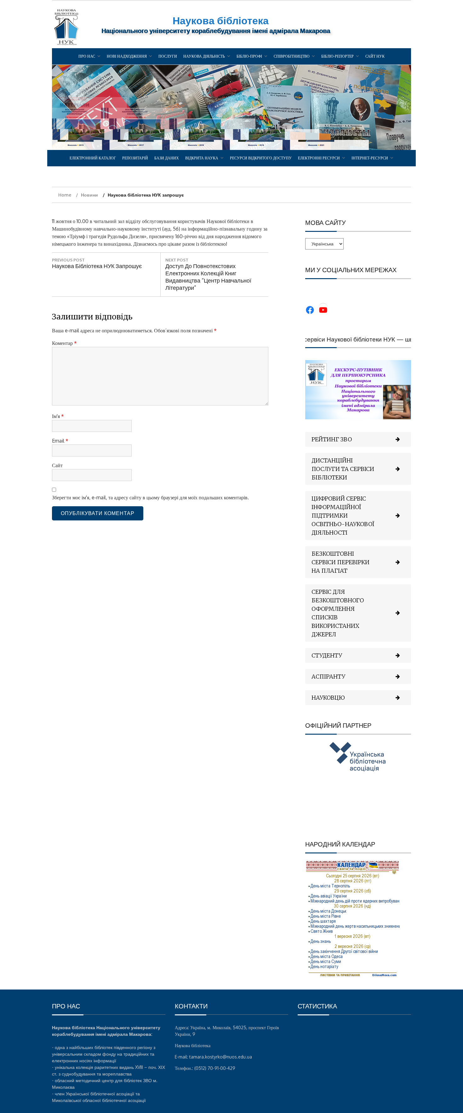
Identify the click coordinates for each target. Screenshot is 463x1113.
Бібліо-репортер (337, 56)
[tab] (358, 439)
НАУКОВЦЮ (328, 697)
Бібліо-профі (249, 56)
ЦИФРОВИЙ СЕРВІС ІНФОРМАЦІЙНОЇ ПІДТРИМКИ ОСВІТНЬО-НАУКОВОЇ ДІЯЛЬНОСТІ (343, 515)
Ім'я (58, 416)
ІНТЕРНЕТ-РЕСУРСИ (370, 158)
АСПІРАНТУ (328, 676)
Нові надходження (127, 56)
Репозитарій (135, 158)
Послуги (167, 56)
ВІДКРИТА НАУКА (201, 158)
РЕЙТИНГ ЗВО (332, 439)
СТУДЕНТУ (327, 655)
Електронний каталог (93, 158)
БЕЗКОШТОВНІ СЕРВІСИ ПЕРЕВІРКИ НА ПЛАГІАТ (340, 562)
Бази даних (166, 158)
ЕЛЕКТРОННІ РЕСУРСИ (319, 158)
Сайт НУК (375, 56)
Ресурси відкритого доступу (261, 158)
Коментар (64, 343)
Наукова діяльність (204, 56)
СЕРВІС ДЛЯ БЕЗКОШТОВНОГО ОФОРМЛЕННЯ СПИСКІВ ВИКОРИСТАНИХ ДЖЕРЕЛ (338, 613)
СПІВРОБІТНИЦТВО (292, 56)
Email (60, 441)
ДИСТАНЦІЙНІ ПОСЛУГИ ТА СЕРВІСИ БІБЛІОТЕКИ (343, 469)
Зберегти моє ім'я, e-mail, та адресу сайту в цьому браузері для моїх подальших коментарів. (150, 497)
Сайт (57, 465)
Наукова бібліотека (221, 20)
